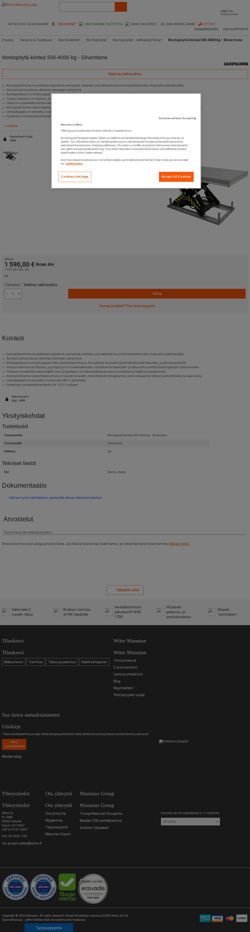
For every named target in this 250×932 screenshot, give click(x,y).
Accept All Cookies (176, 176)
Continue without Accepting (177, 118)
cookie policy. (74, 163)
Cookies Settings (75, 176)
